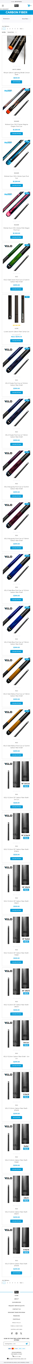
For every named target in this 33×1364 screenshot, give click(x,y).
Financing (16, 1316)
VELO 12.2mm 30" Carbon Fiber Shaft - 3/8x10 (16, 902)
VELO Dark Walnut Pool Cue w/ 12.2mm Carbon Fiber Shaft (16, 747)
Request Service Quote (16, 1305)
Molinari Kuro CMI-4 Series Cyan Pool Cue (16, 177)
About (16, 1299)
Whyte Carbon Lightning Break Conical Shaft (16, 73)
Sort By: (4, 32)
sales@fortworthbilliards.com (17, 1359)
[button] (16, 19)
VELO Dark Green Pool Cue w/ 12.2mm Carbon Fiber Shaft (16, 281)
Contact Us (17, 1309)
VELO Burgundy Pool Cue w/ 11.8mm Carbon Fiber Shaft (16, 539)
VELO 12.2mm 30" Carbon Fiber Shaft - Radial (16, 954)
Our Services (16, 1302)
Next (21, 28)
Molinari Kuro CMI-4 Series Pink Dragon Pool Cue (16, 229)
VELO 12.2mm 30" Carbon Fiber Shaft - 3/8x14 (16, 1006)
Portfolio (16, 1319)
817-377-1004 (18, 1)
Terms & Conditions (16, 1326)
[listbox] (12, 32)
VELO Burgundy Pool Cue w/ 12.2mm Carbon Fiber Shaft (16, 488)
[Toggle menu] (5, 5)
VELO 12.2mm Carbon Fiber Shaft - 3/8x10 (16, 1213)
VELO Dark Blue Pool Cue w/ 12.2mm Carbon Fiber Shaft (16, 591)
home (16, 1295)
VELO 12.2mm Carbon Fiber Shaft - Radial (16, 1161)
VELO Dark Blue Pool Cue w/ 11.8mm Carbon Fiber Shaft (16, 643)
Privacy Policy (16, 1322)
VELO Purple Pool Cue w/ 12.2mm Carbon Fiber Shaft (16, 384)
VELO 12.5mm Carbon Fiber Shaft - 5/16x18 (16, 1264)
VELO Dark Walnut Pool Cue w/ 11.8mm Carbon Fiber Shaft (16, 695)
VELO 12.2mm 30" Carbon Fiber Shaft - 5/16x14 (16, 850)
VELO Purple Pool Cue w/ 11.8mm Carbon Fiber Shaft (16, 436)
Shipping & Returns (16, 1329)
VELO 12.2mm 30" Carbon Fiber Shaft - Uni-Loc (16, 798)
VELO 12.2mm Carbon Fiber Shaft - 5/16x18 (16, 1109)
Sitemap (27, 1362)
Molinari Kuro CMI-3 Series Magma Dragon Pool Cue (16, 125)
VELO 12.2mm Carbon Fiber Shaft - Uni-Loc (16, 1057)
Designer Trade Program (16, 1312)
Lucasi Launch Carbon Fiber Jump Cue (16, 331)
